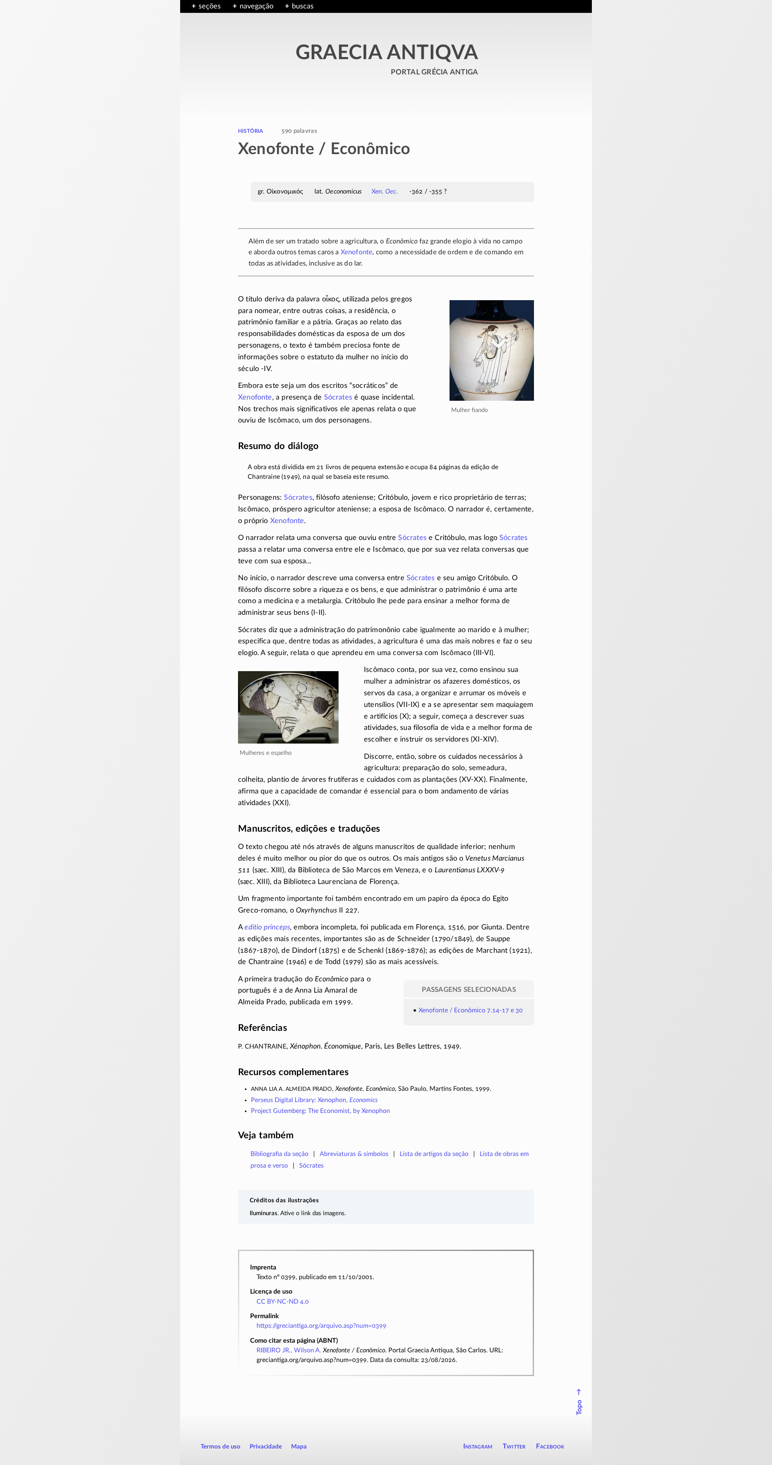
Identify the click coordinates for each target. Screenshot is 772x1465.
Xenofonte (357, 252)
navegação (256, 6)
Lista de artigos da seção (434, 1154)
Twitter (514, 1446)
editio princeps (267, 927)
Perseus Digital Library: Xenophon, (314, 1100)
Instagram (478, 1446)
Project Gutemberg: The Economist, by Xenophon (320, 1111)
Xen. (385, 191)
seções (210, 6)
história (250, 130)
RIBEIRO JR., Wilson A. (289, 1350)
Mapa (299, 1447)
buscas (303, 6)
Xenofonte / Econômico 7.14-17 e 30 (471, 1010)
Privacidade (266, 1447)
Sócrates (338, 397)
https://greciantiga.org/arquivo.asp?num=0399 (321, 1326)
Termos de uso (220, 1447)
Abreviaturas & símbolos (354, 1154)
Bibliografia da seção (279, 1154)
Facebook (550, 1446)
